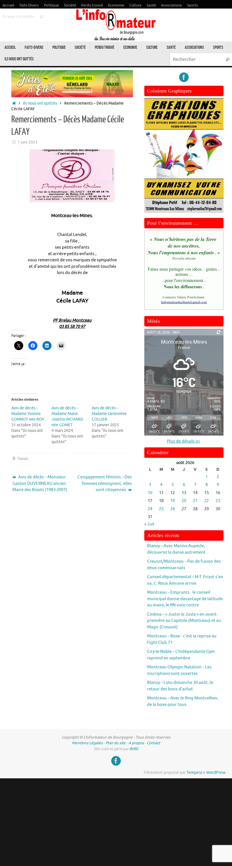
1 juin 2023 (27, 142)
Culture (135, 5)
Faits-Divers (29, 5)
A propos (136, 743)
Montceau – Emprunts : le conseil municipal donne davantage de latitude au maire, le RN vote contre (185, 599)
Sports (192, 5)
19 (172, 500)
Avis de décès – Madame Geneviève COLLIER (109, 414)
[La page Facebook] (184, 77)
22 (206, 500)
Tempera (194, 772)
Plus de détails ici (183, 441)
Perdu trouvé (92, 5)
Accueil (8, 5)
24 (150, 509)
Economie (116, 5)
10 (150, 493)
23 (218, 500)
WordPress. (216, 772)
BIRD (134, 748)
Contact (153, 743)
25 (161, 509)
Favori (23, 458)
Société (70, 5)
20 (184, 500)
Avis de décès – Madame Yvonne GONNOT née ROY (27, 414)
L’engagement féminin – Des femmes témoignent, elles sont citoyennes (105, 483)
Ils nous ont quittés (18, 16)
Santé (151, 5)
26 (172, 509)
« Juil (149, 524)
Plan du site (116, 743)
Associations (171, 5)
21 (195, 500)
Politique (51, 5)
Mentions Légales (87, 743)
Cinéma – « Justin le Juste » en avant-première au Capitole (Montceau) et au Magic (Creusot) (184, 621)
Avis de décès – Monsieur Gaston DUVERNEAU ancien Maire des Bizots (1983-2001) (39, 483)
